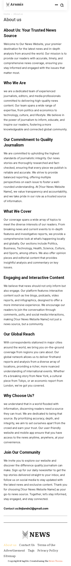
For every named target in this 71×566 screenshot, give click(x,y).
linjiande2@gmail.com (33, 508)
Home (7, 14)
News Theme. (56, 561)
